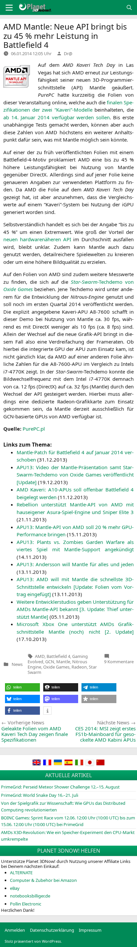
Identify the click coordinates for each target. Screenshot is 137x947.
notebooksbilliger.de (30, 896)
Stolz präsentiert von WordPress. (33, 941)
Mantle (63, 662)
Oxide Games (56, 667)
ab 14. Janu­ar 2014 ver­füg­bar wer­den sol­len (56, 117)
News (17, 664)
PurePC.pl (34, 428)
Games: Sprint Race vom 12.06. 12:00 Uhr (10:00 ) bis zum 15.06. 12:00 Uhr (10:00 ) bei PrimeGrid (68, 821)
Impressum (90, 930)
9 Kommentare (119, 662)
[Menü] (9, 7)
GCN (49, 662)
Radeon (79, 667)
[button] (22, 687)
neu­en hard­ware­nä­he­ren (37, 239)
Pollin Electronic (25, 904)
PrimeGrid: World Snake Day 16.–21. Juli (39, 795)
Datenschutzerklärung (52, 930)
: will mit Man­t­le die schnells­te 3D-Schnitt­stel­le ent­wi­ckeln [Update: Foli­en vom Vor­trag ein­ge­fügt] (75, 586)
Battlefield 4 (58, 656)
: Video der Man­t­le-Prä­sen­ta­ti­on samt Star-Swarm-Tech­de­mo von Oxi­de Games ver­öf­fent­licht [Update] (75, 474)
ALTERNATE (21, 873)
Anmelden (15, 930)
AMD (40, 656)
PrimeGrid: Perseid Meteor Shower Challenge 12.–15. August (60, 787)
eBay (15, 888)
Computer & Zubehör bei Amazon (43, 880)
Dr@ (68, 53)
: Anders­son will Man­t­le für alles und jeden (75, 564)
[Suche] (129, 7)
